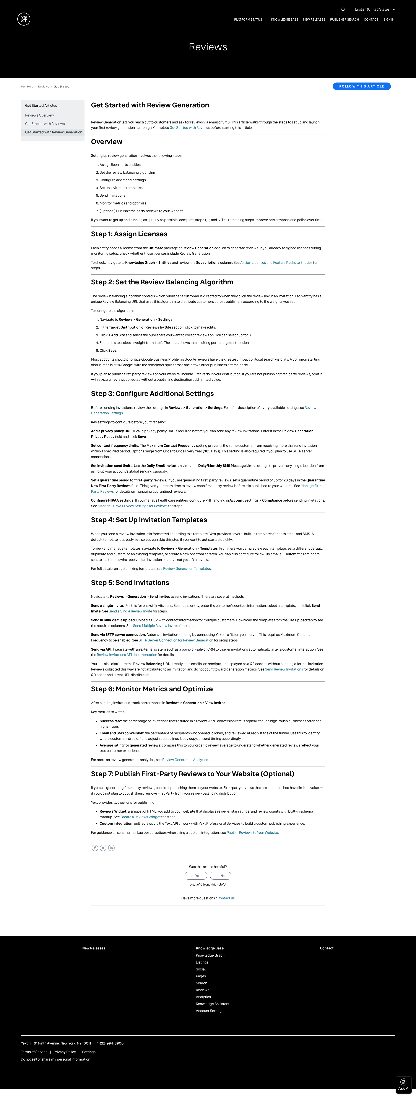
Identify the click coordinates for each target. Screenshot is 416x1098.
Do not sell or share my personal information (55, 1059)
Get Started (62, 86)
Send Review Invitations (284, 669)
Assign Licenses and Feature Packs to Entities (276, 262)
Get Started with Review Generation (53, 132)
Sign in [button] (389, 19)
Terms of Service (34, 1052)
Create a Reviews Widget (140, 817)
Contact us (226, 898)
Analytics (203, 997)
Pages (201, 976)
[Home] (23, 24)
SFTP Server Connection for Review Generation (176, 640)
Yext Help (27, 86)
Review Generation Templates (187, 568)
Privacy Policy (65, 1052)
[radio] (196, 876)
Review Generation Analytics (185, 760)
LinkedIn (111, 848)
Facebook (95, 848)
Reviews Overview (39, 115)
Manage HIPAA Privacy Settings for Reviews (132, 506)
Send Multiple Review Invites (156, 625)
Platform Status (248, 19)
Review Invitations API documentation (127, 655)
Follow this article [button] (361, 86)
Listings (202, 962)
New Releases (314, 19)
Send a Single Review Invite (130, 611)
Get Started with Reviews (45, 123)
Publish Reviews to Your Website (252, 832)
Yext (24, 1043)
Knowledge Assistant (212, 1004)
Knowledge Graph (210, 955)
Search (201, 983)
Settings (89, 1052)
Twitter (103, 848)
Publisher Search (344, 19)
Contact (371, 19)
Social (201, 969)
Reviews (43, 86)
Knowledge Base (284, 19)
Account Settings (209, 1011)
